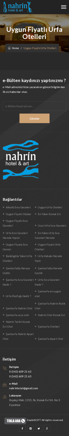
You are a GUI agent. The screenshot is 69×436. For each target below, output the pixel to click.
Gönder (35, 118)
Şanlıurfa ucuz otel (17, 315)
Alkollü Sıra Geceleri (18, 207)
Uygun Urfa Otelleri (50, 207)
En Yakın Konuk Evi (49, 214)
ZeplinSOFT (34, 419)
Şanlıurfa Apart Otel (50, 338)
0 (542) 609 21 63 (20, 371)
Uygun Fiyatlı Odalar (18, 214)
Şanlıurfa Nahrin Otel (19, 308)
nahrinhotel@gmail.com (23, 388)
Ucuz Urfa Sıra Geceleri (52, 225)
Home (15, 48)
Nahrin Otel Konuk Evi (51, 315)
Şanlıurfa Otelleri (48, 326)
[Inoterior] (17, 7)
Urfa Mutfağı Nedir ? (18, 296)
